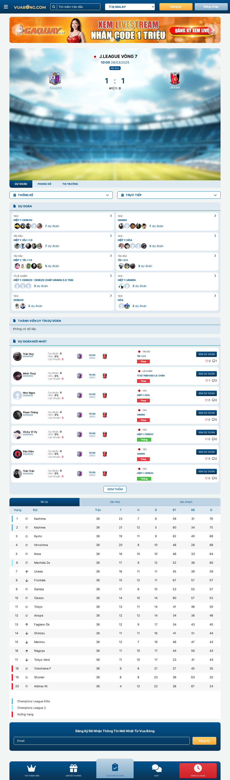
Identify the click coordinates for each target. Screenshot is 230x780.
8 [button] (156, 518)
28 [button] (193, 545)
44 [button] (211, 633)
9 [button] (138, 562)
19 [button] (120, 536)
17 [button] (120, 562)
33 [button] (193, 554)
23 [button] (120, 518)
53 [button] (174, 589)
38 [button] (98, 518)
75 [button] (211, 527)
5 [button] (156, 527)
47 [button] (193, 642)
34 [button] (193, 527)
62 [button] (174, 536)
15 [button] (120, 580)
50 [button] (211, 606)
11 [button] (138, 536)
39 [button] (193, 571)
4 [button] (121, 686)
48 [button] (193, 606)
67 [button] (174, 580)
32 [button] (211, 677)
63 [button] (193, 677)
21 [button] (120, 527)
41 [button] (174, 606)
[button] (17, 29)
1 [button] (216, 361)
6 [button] (138, 589)
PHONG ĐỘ (44, 184)
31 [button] (193, 518)
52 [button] (174, 562)
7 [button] (138, 518)
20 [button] (120, 545)
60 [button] (174, 527)
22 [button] (156, 677)
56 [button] (193, 650)
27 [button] (174, 668)
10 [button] (155, 545)
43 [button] (193, 624)
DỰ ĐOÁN (21, 184)
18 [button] (120, 554)
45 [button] (174, 571)
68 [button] (211, 536)
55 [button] (193, 589)
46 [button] (174, 545)
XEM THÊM (115, 489)
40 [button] (193, 536)
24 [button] (211, 686)
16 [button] (120, 571)
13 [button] (120, 606)
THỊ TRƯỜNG (70, 184)
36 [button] (174, 677)
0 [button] (210, 361)
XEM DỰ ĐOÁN (207, 354)
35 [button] (211, 668)
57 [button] (193, 580)
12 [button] (138, 527)
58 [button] (174, 518)
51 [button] (193, 633)
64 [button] (211, 554)
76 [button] (211, 518)
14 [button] (120, 598)
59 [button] (211, 571)
